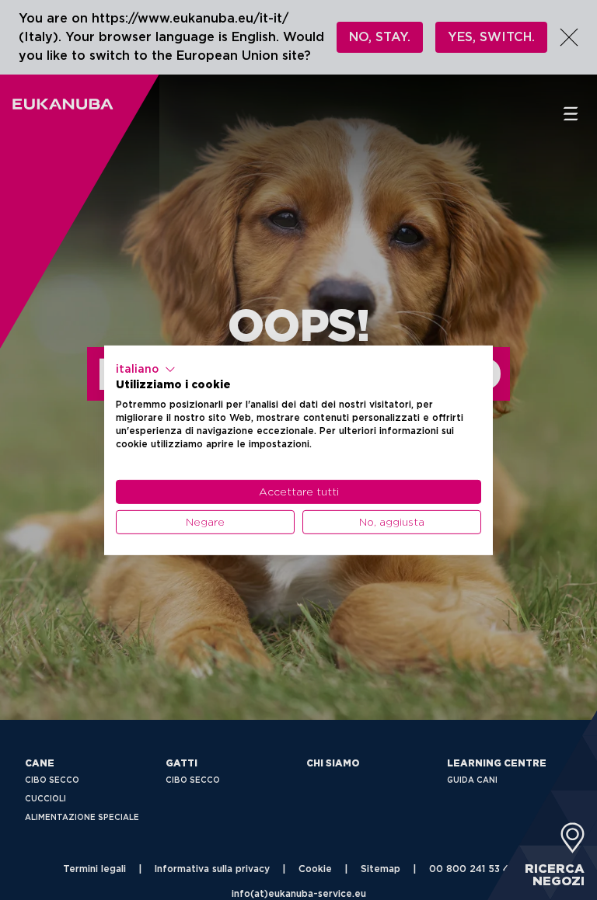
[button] (146, 369)
